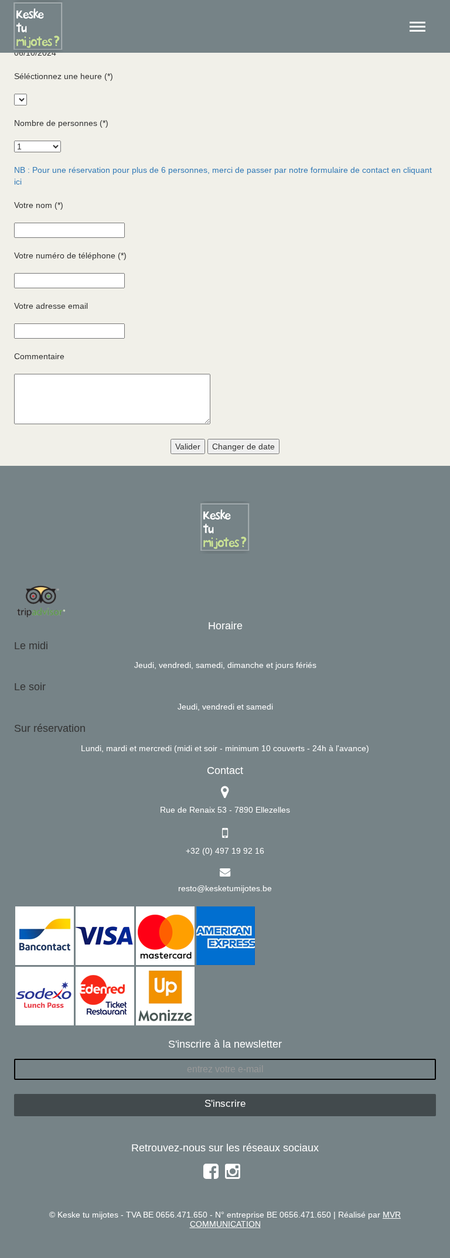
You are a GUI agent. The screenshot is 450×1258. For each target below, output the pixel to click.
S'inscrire (225, 1103)
